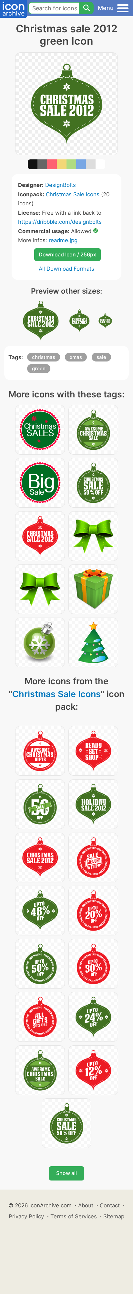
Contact (110, 1205)
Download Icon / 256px (67, 254)
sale (101, 357)
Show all (66, 1173)
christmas (43, 357)
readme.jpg (63, 240)
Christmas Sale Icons (72, 194)
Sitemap (113, 1216)
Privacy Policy (26, 1216)
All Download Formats (66, 268)
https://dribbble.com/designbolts (60, 222)
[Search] (86, 8)
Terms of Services (73, 1216)
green (39, 368)
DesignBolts (60, 185)
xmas (76, 357)
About (85, 1205)
